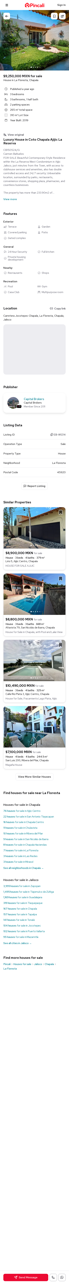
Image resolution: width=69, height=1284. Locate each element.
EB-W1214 (59, 434)
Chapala (49, 964)
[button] (63, 40)
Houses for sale (22, 964)
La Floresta (10, 968)
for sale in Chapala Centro (23, 822)
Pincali (7, 964)
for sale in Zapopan (22, 886)
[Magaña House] (34, 726)
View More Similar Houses (34, 776)
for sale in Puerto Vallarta (24, 931)
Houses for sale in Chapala (21, 805)
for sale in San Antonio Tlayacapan (28, 816)
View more (10, 199)
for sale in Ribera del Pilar (23, 833)
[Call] (53, 1277)
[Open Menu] (6, 5)
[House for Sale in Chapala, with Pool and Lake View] (34, 594)
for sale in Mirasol (18, 862)
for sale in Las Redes (20, 856)
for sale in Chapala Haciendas (25, 844)
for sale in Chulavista (20, 828)
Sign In (61, 5)
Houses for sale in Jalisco (21, 880)
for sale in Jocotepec (22, 925)
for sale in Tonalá (19, 920)
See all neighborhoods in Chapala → (23, 868)
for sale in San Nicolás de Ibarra (25, 839)
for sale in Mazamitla (20, 937)
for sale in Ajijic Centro (22, 811)
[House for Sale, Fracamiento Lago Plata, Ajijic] (34, 660)
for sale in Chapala (20, 908)
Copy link (60, 308)
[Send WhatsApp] (62, 1277)
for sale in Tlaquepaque (23, 903)
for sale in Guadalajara (22, 897)
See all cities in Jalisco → (17, 943)
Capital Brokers (34, 399)
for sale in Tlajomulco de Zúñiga (28, 892)
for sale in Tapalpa (20, 914)
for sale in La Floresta (20, 850)
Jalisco (38, 964)
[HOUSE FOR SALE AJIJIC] (34, 527)
